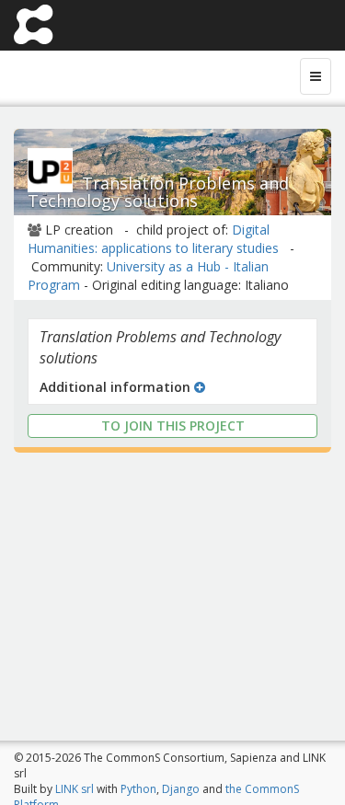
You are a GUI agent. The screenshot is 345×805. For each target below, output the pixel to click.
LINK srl (74, 789)
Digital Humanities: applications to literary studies (153, 239)
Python (138, 789)
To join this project (173, 425)
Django (181, 789)
